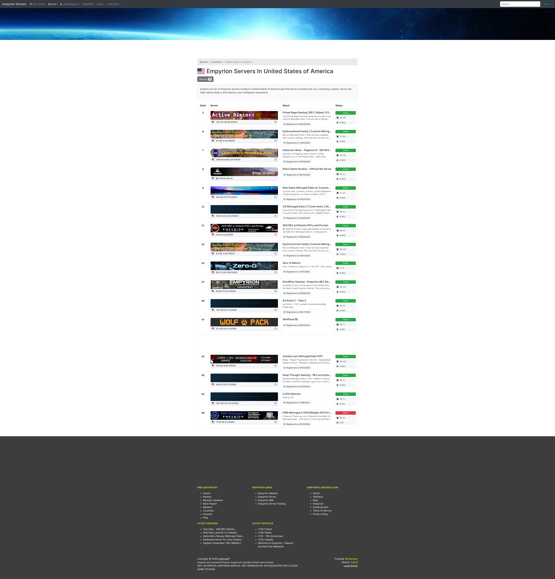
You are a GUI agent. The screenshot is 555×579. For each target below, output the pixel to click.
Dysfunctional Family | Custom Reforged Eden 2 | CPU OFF (318, 131)
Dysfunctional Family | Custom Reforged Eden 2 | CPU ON (318, 244)
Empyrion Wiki (266, 500)
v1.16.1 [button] (342, 329)
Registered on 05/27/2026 (298, 312)
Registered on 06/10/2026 (298, 424)
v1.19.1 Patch (264, 532)
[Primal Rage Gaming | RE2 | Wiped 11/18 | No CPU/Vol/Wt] (244, 115)
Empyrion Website (268, 493)
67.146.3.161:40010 (225, 253)
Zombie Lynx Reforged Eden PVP (302, 356)
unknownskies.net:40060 (227, 159)
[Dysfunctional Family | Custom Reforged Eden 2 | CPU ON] (244, 247)
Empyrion (318, 503)
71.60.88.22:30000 (225, 422)
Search (547, 4)
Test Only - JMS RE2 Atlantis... (219, 529)
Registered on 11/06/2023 (298, 403)
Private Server (226, 178)
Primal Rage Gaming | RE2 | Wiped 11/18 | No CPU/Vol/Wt (317, 112)
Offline (345, 413)
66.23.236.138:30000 (226, 272)
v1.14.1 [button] (342, 404)
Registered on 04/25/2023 (298, 199)
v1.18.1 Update (265, 539)
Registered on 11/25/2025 (298, 272)
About (100, 4)
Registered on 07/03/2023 (298, 368)
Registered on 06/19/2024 (298, 124)
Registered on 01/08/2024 (298, 218)
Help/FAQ (88, 4)
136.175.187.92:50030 (226, 122)
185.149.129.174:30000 (226, 403)
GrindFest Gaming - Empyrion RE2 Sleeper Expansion (315, 281)
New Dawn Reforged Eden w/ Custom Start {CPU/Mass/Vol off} (321, 187)
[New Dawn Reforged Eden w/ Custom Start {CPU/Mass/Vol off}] (244, 190)
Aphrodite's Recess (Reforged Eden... (223, 536)
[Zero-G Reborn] (244, 266)
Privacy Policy (320, 514)
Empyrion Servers (14, 4)
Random (207, 507)
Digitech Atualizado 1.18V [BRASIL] (222, 543)
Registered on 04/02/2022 (298, 256)
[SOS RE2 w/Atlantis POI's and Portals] (244, 228)
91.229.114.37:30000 (225, 328)
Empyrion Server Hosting (271, 503)
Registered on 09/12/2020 (298, 175)
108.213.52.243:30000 (226, 216)
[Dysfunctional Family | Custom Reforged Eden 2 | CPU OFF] (244, 134)
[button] (275, 122)
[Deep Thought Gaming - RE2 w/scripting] (244, 378)
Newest (207, 496)
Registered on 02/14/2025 (298, 386)
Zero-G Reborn (292, 262)
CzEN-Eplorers (292, 393)
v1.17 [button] (341, 423)
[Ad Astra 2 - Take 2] (244, 303)
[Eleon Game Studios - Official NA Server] (244, 171)
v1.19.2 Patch (265, 529)
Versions (207, 514)
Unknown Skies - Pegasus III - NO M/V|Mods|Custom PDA (318, 150)
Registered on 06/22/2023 (298, 237)
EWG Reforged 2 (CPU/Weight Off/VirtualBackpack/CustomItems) (323, 412)
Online (345, 113)
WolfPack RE (290, 319)
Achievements (320, 507)
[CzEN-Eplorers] (244, 396)
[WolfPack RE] (244, 322)
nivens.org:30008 (224, 234)
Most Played (210, 503)
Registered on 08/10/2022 (298, 325)
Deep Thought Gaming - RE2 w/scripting (307, 375)
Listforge (223, 558)
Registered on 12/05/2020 (298, 143)
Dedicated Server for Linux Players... (223, 539)
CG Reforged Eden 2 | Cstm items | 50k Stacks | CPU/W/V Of (319, 206)
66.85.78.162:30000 (225, 291)
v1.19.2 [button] (342, 122)
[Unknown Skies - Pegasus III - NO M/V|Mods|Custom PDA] (244, 153)
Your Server (39, 4)
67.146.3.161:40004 (225, 140)
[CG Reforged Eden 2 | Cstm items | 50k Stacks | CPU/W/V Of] (244, 209)
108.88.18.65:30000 (225, 365)
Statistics (318, 496)
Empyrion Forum (267, 496)
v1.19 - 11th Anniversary (270, 536)
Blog (315, 500)
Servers (52, 4)
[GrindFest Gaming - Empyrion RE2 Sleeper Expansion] (244, 284)
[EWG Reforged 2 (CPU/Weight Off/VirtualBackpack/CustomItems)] (244, 415)
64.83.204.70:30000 (225, 384)
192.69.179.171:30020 (226, 197)
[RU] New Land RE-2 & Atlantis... (220, 532)
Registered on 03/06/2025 (298, 293)
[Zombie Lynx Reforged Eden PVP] (244, 359)
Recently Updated (213, 500)
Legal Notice (351, 565)
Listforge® (113, 4)
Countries (216, 61)
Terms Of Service (322, 510)
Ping (205, 517)
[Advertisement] (277, 50)
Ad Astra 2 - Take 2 (294, 300)
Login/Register (70, 4)
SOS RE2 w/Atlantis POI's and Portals (305, 225)
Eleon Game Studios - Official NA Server (307, 168)
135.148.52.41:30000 (226, 310)
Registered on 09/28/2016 (298, 162)
